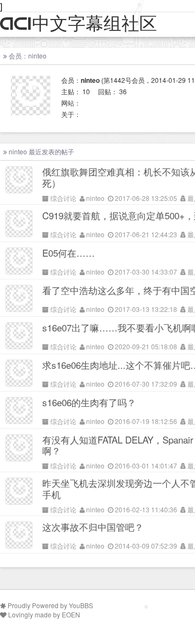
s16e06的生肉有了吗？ (89, 402)
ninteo (95, 198)
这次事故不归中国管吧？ (93, 526)
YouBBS (81, 605)
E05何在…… (68, 252)
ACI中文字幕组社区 (78, 24)
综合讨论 (63, 198)
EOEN (71, 614)
